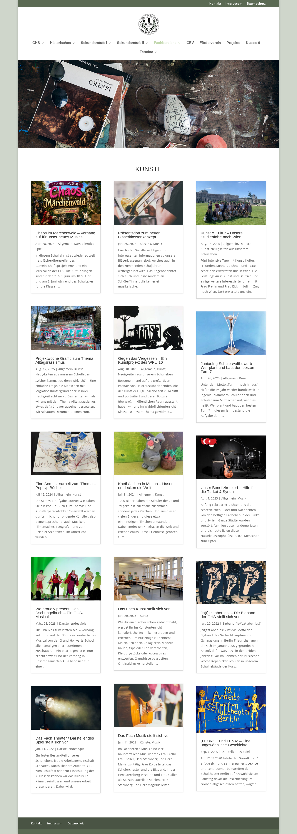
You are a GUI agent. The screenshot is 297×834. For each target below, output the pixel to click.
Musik (157, 244)
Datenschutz (256, 3)
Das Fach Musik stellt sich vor (144, 735)
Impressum (234, 3)
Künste (145, 742)
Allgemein (65, 244)
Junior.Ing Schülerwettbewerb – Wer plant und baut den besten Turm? (228, 368)
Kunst (78, 369)
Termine (146, 52)
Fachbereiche (165, 43)
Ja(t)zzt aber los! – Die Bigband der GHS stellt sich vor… (228, 615)
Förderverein (210, 43)
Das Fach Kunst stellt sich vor (144, 609)
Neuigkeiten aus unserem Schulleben (62, 374)
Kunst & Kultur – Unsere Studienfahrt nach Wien (222, 235)
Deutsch (246, 244)
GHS (36, 43)
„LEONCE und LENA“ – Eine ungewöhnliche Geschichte (225, 743)
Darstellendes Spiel (73, 623)
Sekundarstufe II (130, 43)
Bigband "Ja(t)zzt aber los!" (241, 623)
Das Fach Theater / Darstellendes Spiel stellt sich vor (64, 740)
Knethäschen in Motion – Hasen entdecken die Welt (146, 486)
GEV (190, 43)
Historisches (60, 43)
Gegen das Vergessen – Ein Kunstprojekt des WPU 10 (142, 360)
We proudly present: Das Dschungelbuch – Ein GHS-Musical (59, 613)
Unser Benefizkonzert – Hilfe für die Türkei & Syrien (228, 490)
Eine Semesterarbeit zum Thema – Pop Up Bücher (65, 486)
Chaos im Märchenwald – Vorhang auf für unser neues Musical (65, 235)
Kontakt (215, 3)
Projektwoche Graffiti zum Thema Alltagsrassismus (64, 360)
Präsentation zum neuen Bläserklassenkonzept (139, 235)
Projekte (233, 43)
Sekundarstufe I (94, 43)
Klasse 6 (253, 43)
